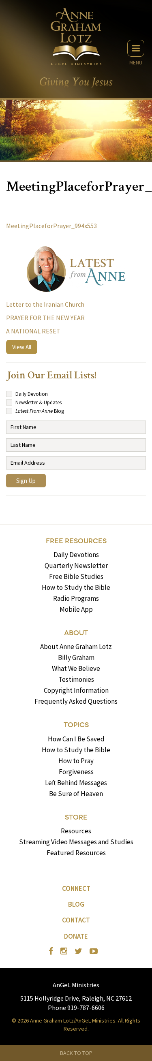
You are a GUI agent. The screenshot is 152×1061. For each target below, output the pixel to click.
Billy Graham (76, 657)
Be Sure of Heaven (76, 793)
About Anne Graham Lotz (76, 646)
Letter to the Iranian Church (45, 304)
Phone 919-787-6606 (76, 1007)
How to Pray (76, 760)
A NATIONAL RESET (33, 331)
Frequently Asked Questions (76, 701)
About (76, 633)
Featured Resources (76, 852)
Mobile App (76, 609)
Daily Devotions (76, 554)
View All (21, 347)
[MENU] (135, 48)
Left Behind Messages (76, 782)
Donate (76, 936)
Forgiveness (76, 771)
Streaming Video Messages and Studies (76, 841)
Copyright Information (76, 690)
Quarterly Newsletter (76, 565)
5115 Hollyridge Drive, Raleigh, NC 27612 (76, 998)
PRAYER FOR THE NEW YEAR (45, 318)
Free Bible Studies (76, 576)
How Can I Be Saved (76, 738)
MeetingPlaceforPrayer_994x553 (51, 226)
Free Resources (76, 541)
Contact (76, 920)
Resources (76, 830)
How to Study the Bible (76, 587)
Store (76, 817)
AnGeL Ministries (76, 985)
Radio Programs (76, 598)
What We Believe (76, 668)
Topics (76, 725)
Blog (76, 904)
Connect (76, 888)
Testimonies (76, 679)
